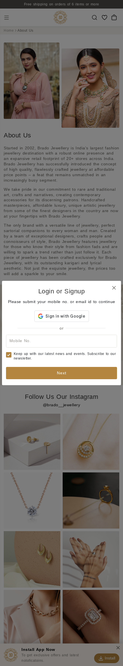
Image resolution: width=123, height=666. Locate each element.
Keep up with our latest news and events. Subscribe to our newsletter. (65, 356)
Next (61, 373)
